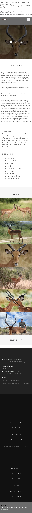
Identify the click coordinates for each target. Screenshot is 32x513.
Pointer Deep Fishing (16, 422)
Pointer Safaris (16, 434)
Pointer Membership (16, 439)
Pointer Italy (16, 427)
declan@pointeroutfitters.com (14, 371)
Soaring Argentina (16, 491)
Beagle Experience (16, 473)
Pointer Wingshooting (16, 407)
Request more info (16, 340)
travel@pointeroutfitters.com (14, 359)
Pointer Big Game (16, 412)
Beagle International (15, 452)
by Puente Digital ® (4, 509)
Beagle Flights (15, 463)
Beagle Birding (16, 468)
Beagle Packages (16, 478)
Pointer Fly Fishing (16, 417)
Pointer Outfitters (16, 401)
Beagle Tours (16, 457)
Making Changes (16, 496)
